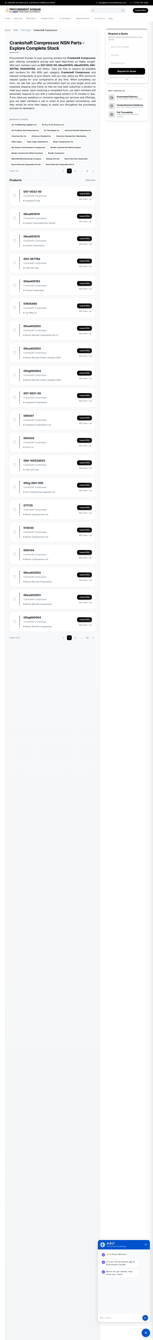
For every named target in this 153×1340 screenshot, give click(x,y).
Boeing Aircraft (52, 159)
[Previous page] (63, 171)
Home (7, 18)
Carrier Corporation (34, 245)
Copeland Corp (32, 200)
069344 (28, 550)
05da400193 (31, 281)
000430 (28, 438)
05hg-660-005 (33, 483)
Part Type (26, 30)
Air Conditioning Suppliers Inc (24, 125)
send (145, 1318)
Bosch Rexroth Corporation (76, 159)
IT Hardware (64, 18)
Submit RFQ (84, 194)
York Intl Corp (32, 268)
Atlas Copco (17, 142)
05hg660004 (32, 371)
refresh (145, 1244)
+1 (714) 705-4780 (140, 2)
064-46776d (31, 258)
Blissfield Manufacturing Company (26, 159)
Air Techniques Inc (52, 130)
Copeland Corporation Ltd (38, 424)
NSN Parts (30, 18)
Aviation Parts (47, 18)
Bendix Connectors (56, 153)
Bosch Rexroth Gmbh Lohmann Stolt (43, 357)
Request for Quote (126, 71)
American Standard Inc (41, 136)
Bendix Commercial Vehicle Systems (27, 153)
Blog (110, 18)
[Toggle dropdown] (37, 18)
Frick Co (29, 447)
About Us (18, 18)
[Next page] (93, 171)
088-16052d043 (34, 460)
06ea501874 (31, 214)
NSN (15, 30)
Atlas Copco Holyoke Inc (37, 142)
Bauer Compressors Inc (63, 142)
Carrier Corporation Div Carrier (40, 223)
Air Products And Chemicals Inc (25, 130)
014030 (28, 527)
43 (87, 637)
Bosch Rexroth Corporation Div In (60, 164)
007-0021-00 (32, 393)
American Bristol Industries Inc (78, 130)
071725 (28, 505)
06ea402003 (32, 326)
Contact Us (100, 18)
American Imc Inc (19, 136)
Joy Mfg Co (31, 312)
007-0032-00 (32, 191)
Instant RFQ (140, 10)
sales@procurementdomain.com (112, 2)
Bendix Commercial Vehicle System (66, 147)
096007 (28, 415)
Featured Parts (82, 18)
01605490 (30, 303)
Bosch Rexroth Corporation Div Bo (26, 164)
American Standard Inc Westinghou (71, 136)
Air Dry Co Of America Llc (53, 125)
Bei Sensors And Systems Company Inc (28, 147)
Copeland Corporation (36, 402)
